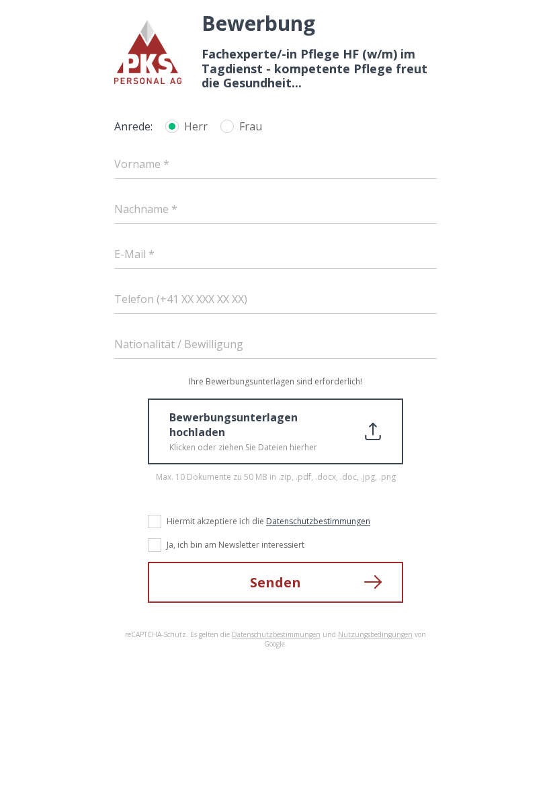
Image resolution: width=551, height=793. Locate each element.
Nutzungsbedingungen (375, 634)
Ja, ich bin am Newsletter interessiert (235, 544)
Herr (196, 126)
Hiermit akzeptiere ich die (268, 521)
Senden (275, 582)
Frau (250, 126)
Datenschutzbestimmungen (318, 521)
